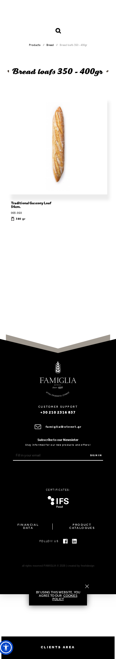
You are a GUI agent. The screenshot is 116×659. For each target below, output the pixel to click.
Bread (50, 45)
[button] (6, 647)
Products (35, 45)
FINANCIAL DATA (28, 526)
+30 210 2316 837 (58, 413)
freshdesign (87, 565)
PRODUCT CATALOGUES (82, 526)
